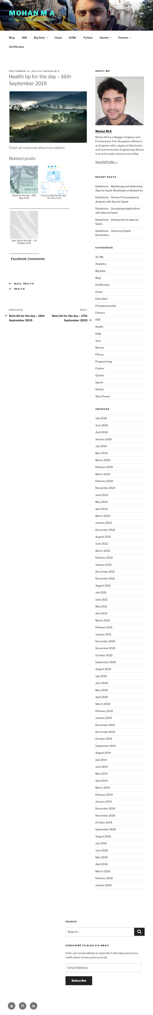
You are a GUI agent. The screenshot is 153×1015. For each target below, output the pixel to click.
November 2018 (105, 815)
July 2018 (101, 843)
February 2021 (104, 627)
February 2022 (104, 557)
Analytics (100, 263)
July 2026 (101, 418)
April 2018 (101, 864)
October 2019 (103, 738)
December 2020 (105, 641)
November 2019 (105, 731)
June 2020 (101, 683)
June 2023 (101, 495)
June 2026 (101, 425)
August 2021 (103, 585)
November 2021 (105, 578)
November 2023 (105, 487)
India (98, 333)
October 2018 (103, 822)
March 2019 (102, 787)
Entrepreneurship (105, 305)
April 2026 (101, 432)
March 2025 (102, 460)
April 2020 (101, 697)
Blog (12, 37)
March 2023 (102, 515)
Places (99, 354)
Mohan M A (32, 13)
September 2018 (105, 829)
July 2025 (101, 446)
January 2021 (103, 634)
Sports (99, 382)
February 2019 (104, 794)
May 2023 (101, 501)
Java (98, 340)
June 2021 (101, 599)
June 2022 (101, 543)
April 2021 (101, 613)
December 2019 (105, 724)
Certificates (16, 46)
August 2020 (103, 669)
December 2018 (105, 808)
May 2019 (101, 773)
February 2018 (104, 878)
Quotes (104, 37)
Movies (99, 347)
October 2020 (104, 655)
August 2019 (103, 752)
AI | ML (99, 257)
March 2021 (102, 620)
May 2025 (101, 453)
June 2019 (101, 766)
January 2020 (103, 717)
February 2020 (104, 711)
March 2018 (102, 871)
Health (28, 283)
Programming (103, 361)
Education (101, 298)
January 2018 (103, 885)
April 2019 (101, 780)
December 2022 (105, 529)
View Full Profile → (106, 161)
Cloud (58, 37)
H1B (24, 37)
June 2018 (101, 850)
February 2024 (104, 481)
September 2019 (105, 745)
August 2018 (103, 836)
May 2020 (101, 690)
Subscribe (78, 980)
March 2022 (102, 550)
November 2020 (105, 648)
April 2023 (101, 508)
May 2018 (101, 857)
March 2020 (102, 703)
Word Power (102, 396)
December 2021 (105, 571)
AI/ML (72, 37)
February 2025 (104, 467)
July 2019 (101, 759)
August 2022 (103, 536)
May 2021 (101, 606)
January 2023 (103, 522)
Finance (123, 37)
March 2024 (102, 474)
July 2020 (101, 676)
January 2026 (103, 439)
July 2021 (101, 592)
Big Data (39, 37)
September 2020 (105, 662)
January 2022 (103, 564)
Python (88, 37)
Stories (99, 389)
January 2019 (103, 801)
